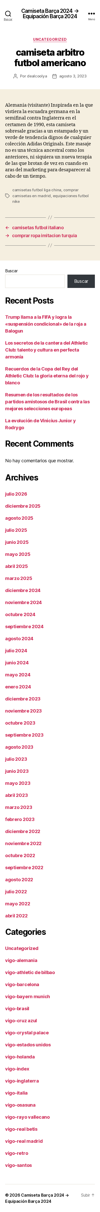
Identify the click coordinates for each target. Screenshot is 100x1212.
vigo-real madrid (24, 1141)
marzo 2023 (18, 807)
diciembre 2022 (22, 831)
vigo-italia (16, 1093)
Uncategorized (50, 39)
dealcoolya (37, 76)
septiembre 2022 (24, 867)
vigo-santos (18, 1165)
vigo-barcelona (22, 984)
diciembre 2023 (23, 699)
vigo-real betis (21, 1129)
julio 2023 (16, 759)
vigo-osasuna (20, 1105)
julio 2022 (16, 891)
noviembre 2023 (23, 711)
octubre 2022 (20, 855)
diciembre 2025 (23, 506)
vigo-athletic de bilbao (30, 972)
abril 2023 (16, 795)
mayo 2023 (18, 783)
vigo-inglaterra (22, 1081)
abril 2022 (16, 915)
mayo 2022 (17, 903)
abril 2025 (16, 566)
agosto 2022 (19, 879)
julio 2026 (16, 494)
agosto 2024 (19, 638)
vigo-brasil (17, 1008)
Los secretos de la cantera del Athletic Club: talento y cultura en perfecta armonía (46, 349)
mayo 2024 (18, 674)
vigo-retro (16, 1153)
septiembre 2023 (24, 735)
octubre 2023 (20, 723)
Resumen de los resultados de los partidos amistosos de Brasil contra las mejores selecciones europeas (47, 401)
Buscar (11, 270)
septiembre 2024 (24, 626)
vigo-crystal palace (27, 1032)
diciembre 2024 (23, 590)
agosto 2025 (19, 518)
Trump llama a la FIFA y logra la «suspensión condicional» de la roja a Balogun (45, 324)
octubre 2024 (20, 614)
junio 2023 (16, 771)
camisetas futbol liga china (36, 189)
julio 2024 (16, 650)
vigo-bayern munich (27, 996)
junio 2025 (16, 542)
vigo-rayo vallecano (27, 1117)
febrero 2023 (20, 819)
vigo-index (17, 1068)
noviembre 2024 (23, 602)
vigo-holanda (20, 1056)
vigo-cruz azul (21, 1020)
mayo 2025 (18, 554)
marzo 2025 (18, 578)
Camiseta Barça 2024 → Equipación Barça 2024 (50, 13)
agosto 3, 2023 (73, 76)
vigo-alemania (21, 960)
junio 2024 (16, 662)
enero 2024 (18, 686)
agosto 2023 (19, 747)
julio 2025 (16, 530)
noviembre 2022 (23, 843)
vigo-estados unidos (28, 1044)
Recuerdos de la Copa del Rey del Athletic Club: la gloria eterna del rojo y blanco (46, 375)
